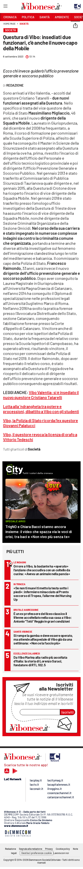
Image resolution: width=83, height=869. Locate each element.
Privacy (49, 848)
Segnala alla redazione (30, 848)
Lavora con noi (61, 853)
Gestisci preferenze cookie (36, 853)
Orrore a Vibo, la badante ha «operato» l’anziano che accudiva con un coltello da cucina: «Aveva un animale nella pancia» (41, 570)
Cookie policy (63, 848)
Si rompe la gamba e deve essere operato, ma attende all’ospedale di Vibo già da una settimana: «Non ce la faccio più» (43, 639)
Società (24, 23)
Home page (9, 23)
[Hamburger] (5, 7)
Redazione (10, 848)
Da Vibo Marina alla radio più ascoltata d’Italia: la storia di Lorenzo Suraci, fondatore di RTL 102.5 (40, 661)
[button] (75, 26)
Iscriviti (67, 712)
